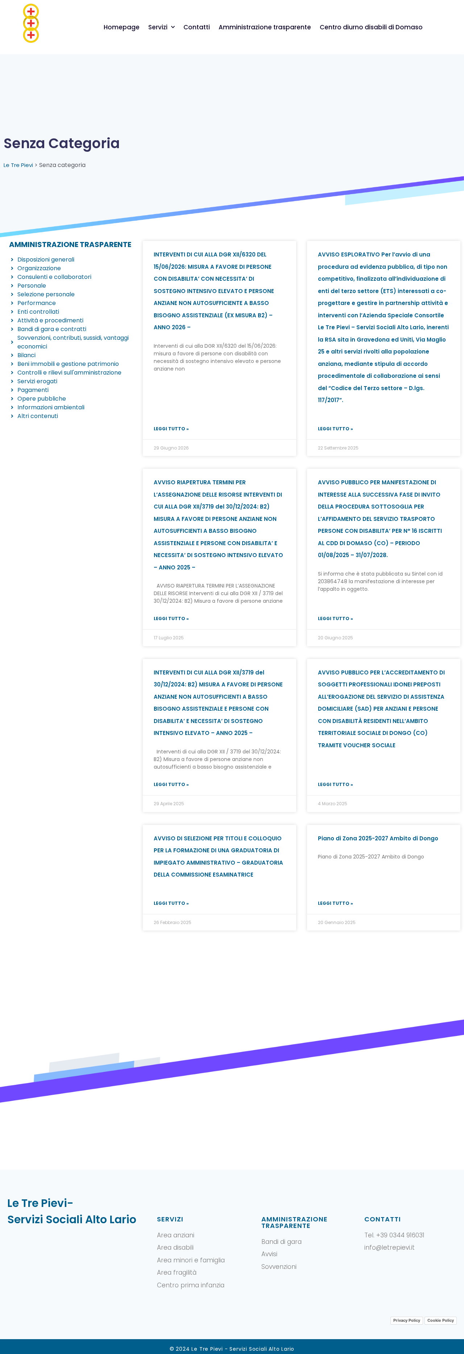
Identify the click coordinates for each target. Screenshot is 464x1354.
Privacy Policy (406, 1320)
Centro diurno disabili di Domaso (371, 27)
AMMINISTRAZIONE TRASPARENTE (294, 1222)
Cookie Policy (440, 1320)
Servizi (157, 27)
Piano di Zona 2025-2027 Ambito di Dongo (378, 838)
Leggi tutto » (171, 429)
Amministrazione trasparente (265, 27)
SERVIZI (170, 1219)
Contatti (196, 27)
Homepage (122, 27)
